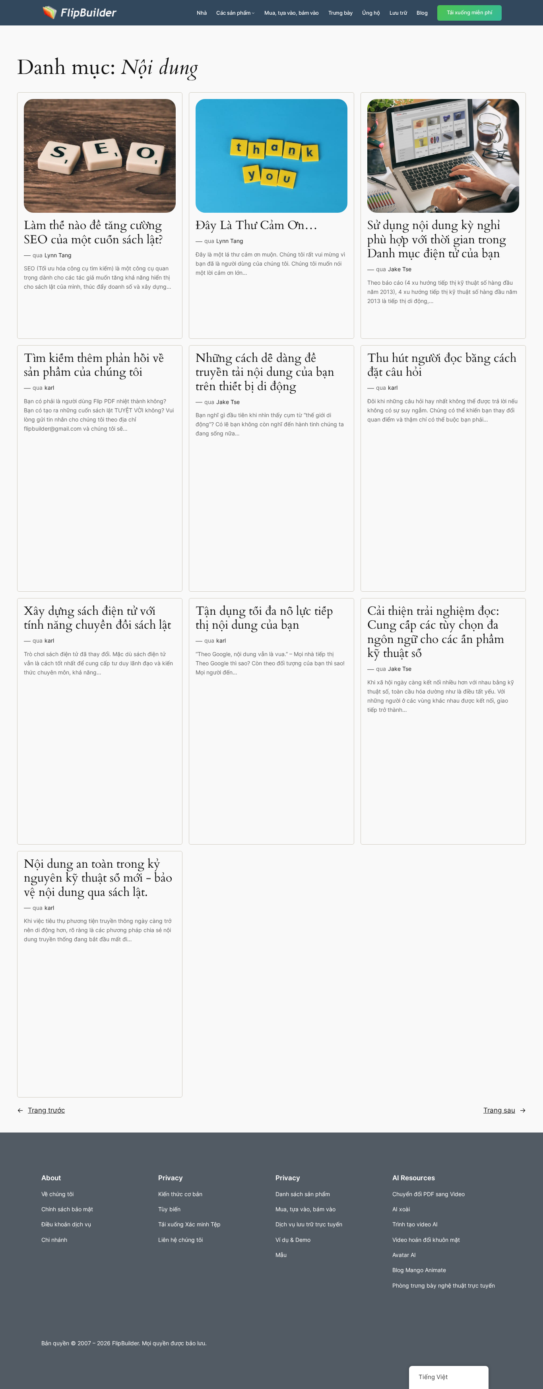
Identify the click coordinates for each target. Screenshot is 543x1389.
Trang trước (41, 1110)
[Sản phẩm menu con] (253, 12)
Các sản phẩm (233, 13)
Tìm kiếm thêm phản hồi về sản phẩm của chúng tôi (94, 366)
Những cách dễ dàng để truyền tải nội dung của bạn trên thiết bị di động (265, 373)
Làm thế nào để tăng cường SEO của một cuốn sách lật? (93, 233)
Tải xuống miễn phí (469, 13)
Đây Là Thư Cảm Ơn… (257, 226)
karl (49, 387)
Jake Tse (399, 269)
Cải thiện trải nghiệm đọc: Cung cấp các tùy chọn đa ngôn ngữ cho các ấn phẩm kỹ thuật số (435, 632)
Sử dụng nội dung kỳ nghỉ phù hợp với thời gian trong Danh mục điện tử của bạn (436, 240)
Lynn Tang (58, 255)
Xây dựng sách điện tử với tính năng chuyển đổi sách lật (97, 618)
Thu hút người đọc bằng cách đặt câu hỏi (441, 366)
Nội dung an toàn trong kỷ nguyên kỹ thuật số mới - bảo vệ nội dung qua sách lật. (98, 878)
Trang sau (504, 1110)
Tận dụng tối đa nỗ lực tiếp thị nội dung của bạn (264, 618)
